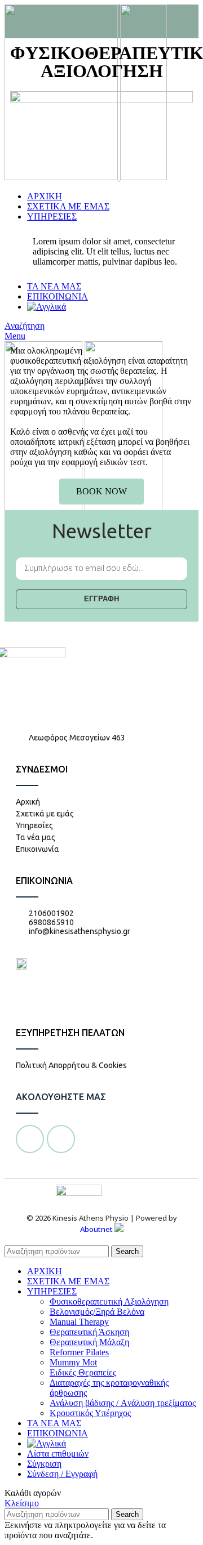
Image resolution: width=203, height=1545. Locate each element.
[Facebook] (30, 1139)
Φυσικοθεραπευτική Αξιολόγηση (109, 1301)
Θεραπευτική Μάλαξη (89, 1342)
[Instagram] (61, 1139)
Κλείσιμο (22, 1503)
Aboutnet (96, 1229)
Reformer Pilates (79, 1352)
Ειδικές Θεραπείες (83, 1372)
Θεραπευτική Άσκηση (89, 1332)
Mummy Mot (73, 1362)
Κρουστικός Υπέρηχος (90, 1413)
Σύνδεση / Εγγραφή (62, 1474)
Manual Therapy (79, 1322)
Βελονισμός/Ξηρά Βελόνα (97, 1311)
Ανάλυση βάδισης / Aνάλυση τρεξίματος (123, 1403)
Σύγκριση (44, 1463)
